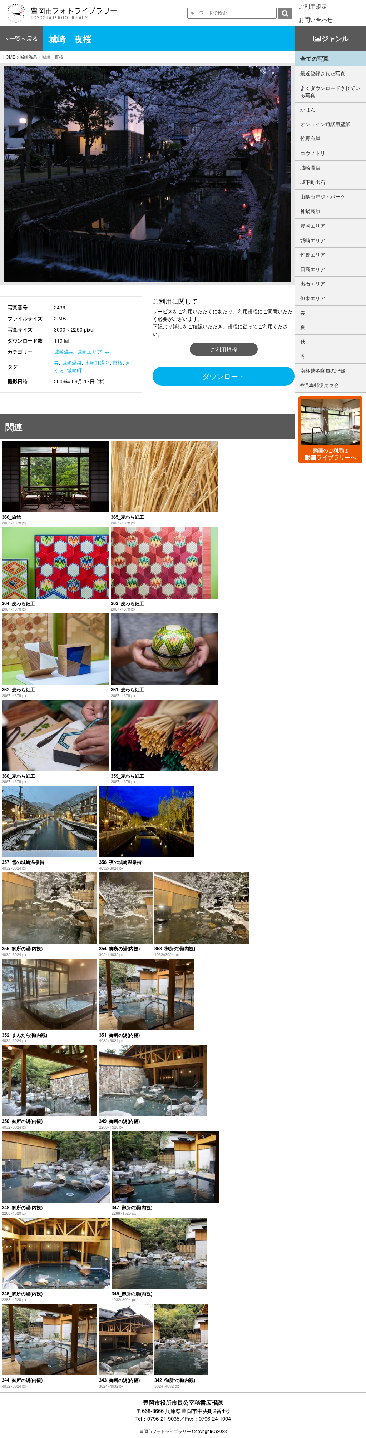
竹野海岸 (310, 138)
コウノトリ (312, 152)
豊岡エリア (312, 225)
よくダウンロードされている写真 (330, 91)
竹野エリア (312, 254)
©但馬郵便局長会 (319, 384)
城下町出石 (312, 181)
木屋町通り (97, 362)
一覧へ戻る (23, 38)
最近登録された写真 (322, 73)
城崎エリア (89, 351)
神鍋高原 (310, 210)
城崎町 (74, 370)
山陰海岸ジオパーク (322, 196)
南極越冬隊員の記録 (322, 370)
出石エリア (312, 283)
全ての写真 (314, 58)
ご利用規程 (223, 349)
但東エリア (312, 298)
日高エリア (312, 269)
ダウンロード (223, 376)
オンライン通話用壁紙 (325, 124)
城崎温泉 (64, 351)
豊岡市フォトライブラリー (165, 1431)
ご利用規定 (312, 6)
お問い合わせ (315, 19)
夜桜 (118, 362)
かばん (307, 109)
